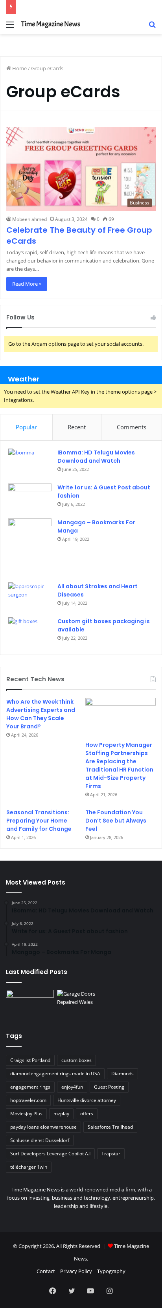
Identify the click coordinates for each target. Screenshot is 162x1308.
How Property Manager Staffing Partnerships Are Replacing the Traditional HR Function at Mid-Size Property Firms (119, 765)
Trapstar (110, 1153)
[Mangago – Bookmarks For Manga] (30, 547)
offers (86, 1113)
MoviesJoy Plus (26, 1113)
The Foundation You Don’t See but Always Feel (115, 820)
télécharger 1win (28, 1167)
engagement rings (30, 1087)
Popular (26, 427)
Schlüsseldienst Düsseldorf (39, 1140)
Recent (77, 427)
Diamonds (122, 1073)
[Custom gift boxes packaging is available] (30, 632)
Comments (131, 427)
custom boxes (76, 1060)
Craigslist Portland (30, 1060)
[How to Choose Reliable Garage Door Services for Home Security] (81, 1003)
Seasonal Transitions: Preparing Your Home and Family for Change (39, 820)
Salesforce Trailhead (110, 1127)
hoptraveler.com (28, 1100)
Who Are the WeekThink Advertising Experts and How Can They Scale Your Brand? (40, 714)
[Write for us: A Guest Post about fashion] (30, 498)
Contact (46, 1271)
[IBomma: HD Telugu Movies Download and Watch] (30, 463)
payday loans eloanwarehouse (43, 1127)
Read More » (26, 283)
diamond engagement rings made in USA (55, 1073)
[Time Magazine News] (51, 24)
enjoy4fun (72, 1087)
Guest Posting (109, 1087)
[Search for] (152, 27)
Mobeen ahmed (29, 219)
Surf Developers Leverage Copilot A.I (50, 1153)
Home (19, 68)
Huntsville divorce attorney (86, 1100)
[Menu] (10, 27)
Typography (111, 1271)
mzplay (61, 1113)
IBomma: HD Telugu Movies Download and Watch (96, 457)
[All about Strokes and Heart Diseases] (30, 597)
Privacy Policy (76, 1271)
